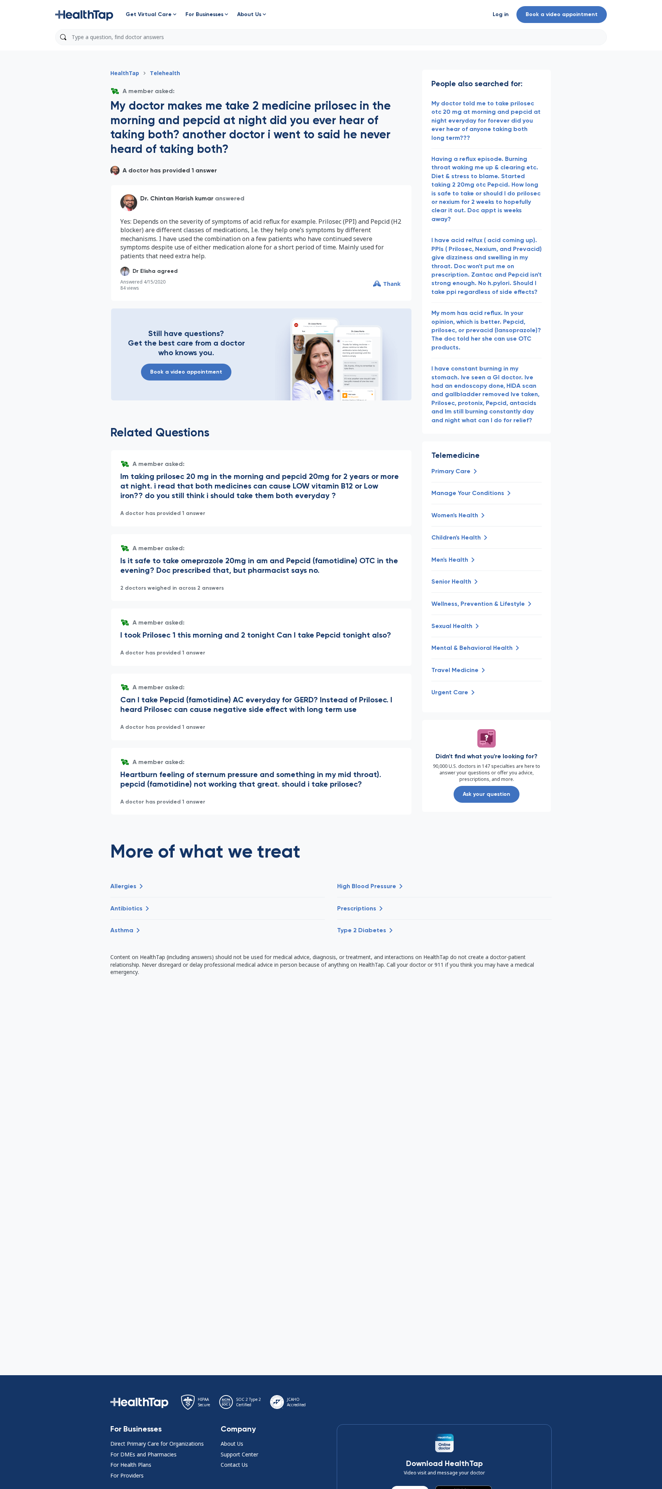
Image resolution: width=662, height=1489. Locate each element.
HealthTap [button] (124, 73)
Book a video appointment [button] (562, 14)
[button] (84, 14)
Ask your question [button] (486, 794)
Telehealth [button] (165, 73)
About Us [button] (232, 1443)
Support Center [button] (239, 1454)
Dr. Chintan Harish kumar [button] (176, 198)
